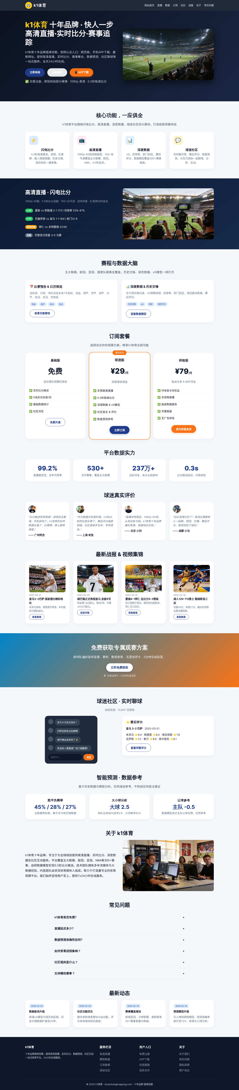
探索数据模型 (138, 314)
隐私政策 (184, 1064)
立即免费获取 (119, 667)
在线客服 (144, 1064)
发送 (89, 757)
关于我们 (184, 1054)
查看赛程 (57, 72)
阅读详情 (84, 613)
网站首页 (149, 5)
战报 (190, 5)
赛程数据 (105, 1059)
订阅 (175, 5)
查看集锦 (36, 617)
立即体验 (35, 72)
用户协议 (184, 1070)
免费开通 (55, 422)
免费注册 (144, 1054)
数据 (167, 5)
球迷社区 (105, 1070)
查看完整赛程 (42, 313)
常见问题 (209, 5)
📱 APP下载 (81, 72)
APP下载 (144, 1059)
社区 (183, 5)
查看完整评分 (138, 748)
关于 (198, 5)
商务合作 (144, 1070)
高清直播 (105, 1054)
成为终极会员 (184, 429)
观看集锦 (133, 613)
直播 (159, 5)
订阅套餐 (105, 1064)
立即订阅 (119, 430)
